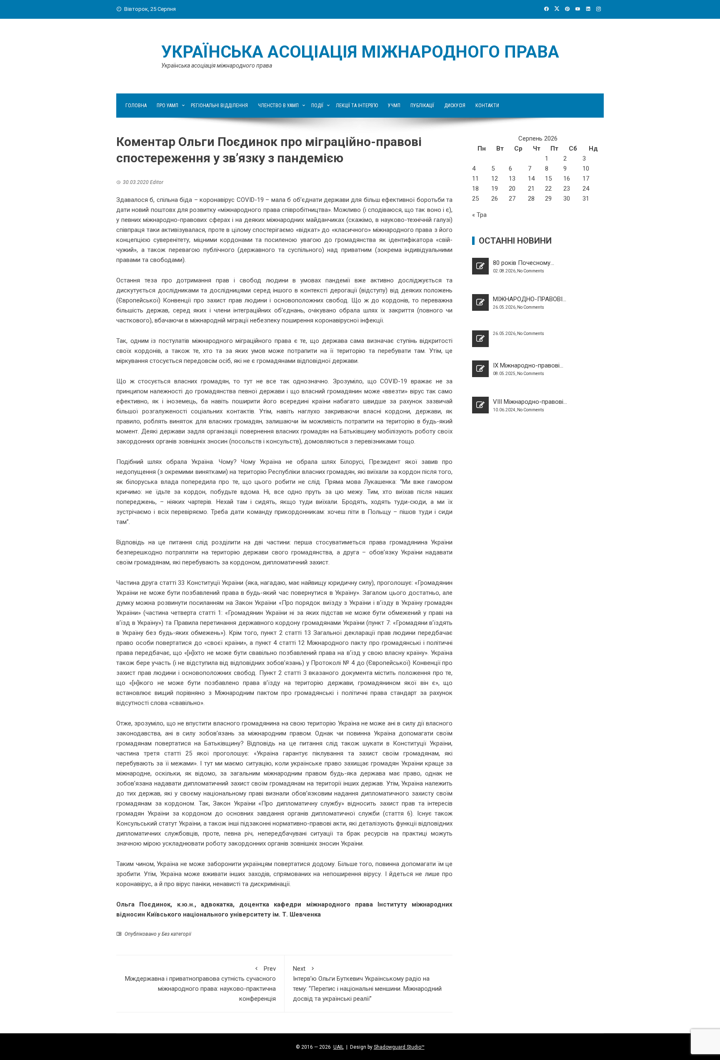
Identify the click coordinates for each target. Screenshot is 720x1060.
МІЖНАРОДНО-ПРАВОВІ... (529, 299)
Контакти (487, 105)
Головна (136, 105)
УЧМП (394, 105)
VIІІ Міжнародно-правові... (530, 401)
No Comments (530, 271)
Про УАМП (167, 105)
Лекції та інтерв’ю (357, 105)
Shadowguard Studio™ (399, 1047)
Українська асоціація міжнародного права (360, 52)
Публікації (422, 105)
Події (317, 105)
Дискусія (454, 105)
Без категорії (176, 934)
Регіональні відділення (219, 105)
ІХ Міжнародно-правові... (528, 365)
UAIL (338, 1047)
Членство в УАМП (278, 105)
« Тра (479, 215)
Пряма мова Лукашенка (360, 482)
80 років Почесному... (523, 263)
